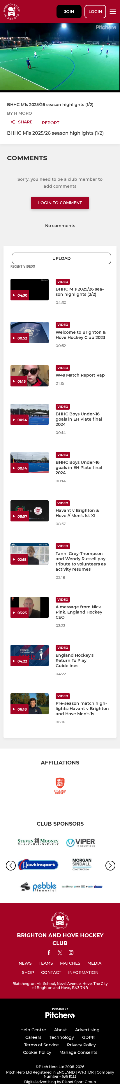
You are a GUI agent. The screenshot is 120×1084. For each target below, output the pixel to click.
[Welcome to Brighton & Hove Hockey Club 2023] (29, 332)
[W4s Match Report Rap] (29, 375)
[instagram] (71, 953)
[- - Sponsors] (82, 887)
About (60, 1029)
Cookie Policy (37, 1052)
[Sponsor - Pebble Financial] (38, 887)
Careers (33, 1037)
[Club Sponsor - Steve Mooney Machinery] (38, 843)
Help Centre (33, 1029)
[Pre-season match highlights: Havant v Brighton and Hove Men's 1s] (29, 704)
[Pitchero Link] (60, 1016)
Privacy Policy (81, 1044)
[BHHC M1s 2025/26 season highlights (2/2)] (29, 289)
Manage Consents (78, 1052)
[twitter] (60, 953)
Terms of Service (41, 1044)
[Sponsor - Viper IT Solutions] (82, 843)
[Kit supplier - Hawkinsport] (38, 865)
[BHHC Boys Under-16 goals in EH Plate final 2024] (29, 414)
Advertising (87, 1029)
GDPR (88, 1037)
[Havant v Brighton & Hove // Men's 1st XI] (29, 511)
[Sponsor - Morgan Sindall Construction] (82, 865)
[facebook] (49, 953)
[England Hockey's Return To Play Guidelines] (29, 655)
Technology (62, 1037)
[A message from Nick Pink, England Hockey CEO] (29, 607)
